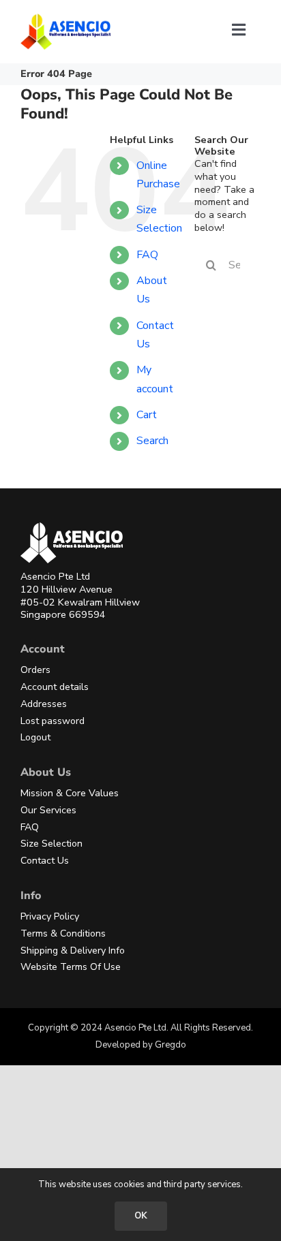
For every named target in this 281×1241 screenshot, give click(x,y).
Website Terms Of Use (70, 966)
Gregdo (170, 1045)
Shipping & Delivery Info (72, 950)
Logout (35, 737)
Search (152, 440)
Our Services (48, 810)
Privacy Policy (49, 916)
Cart (146, 414)
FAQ (147, 254)
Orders (35, 669)
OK (140, 1216)
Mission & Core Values (69, 793)
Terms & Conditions (63, 933)
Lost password (52, 720)
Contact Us (44, 860)
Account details (54, 686)
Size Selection (51, 843)
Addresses (43, 703)
